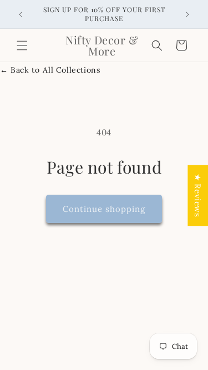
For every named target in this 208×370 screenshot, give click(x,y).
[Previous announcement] (20, 14)
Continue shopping (104, 209)
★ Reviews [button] (197, 195)
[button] (22, 45)
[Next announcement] (187, 14)
